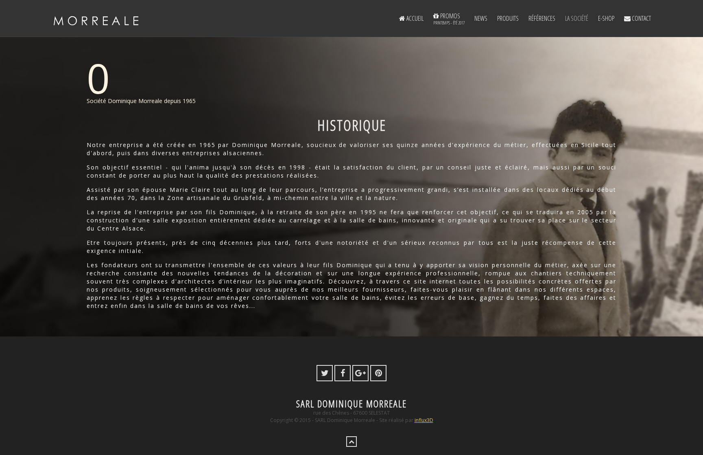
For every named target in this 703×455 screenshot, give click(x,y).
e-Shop (606, 18)
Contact (641, 18)
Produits (508, 18)
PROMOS (449, 18)
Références (541, 18)
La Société (576, 18)
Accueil (414, 18)
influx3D (424, 420)
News (480, 18)
